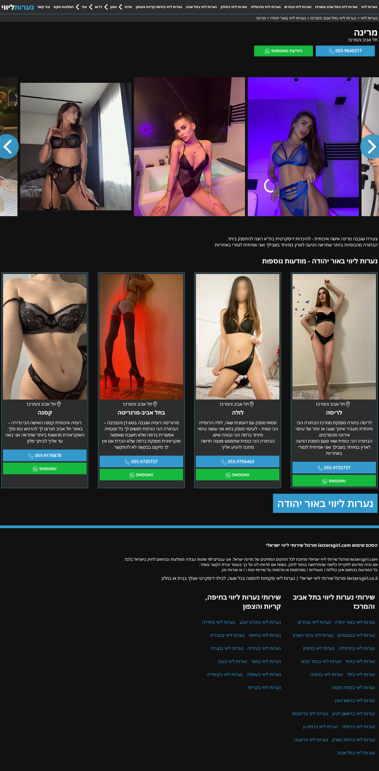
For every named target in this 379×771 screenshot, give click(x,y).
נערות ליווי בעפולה (264, 674)
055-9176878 (48, 455)
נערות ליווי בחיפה (265, 635)
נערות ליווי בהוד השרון (313, 635)
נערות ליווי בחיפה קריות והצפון (159, 6)
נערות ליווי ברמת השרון (353, 740)
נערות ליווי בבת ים (297, 6)
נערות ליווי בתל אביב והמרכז (336, 6)
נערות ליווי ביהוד (360, 661)
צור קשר (43, 6)
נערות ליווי (369, 6)
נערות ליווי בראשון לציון (353, 713)
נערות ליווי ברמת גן (320, 726)
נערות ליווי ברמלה (358, 726)
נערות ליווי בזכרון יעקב (260, 622)
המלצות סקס (64, 6)
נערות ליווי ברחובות (310, 713)
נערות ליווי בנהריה (264, 648)
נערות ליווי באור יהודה (325, 503)
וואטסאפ (337, 481)
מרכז (128, 6)
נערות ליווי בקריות (264, 687)
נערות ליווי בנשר (266, 661)
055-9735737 (337, 468)
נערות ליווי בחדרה (218, 622)
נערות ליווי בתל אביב (201, 6)
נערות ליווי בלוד (361, 674)
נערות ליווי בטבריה (227, 635)
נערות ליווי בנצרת (227, 648)
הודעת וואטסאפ (286, 51)
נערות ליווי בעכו (232, 661)
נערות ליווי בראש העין (355, 700)
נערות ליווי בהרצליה (266, 6)
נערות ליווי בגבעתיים (356, 635)
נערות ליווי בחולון (234, 6)
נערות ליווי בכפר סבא (321, 661)
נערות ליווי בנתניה (326, 674)
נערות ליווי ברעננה (311, 740)
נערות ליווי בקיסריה (224, 674)
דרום (98, 6)
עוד (84, 6)
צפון (113, 6)
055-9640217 (348, 51)
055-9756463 (241, 461)
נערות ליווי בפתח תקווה (353, 687)
